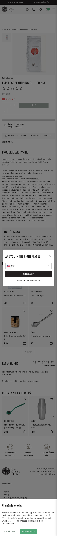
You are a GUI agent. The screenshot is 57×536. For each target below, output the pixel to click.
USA (13, 266)
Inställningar (10, 531)
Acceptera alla (28, 531)
